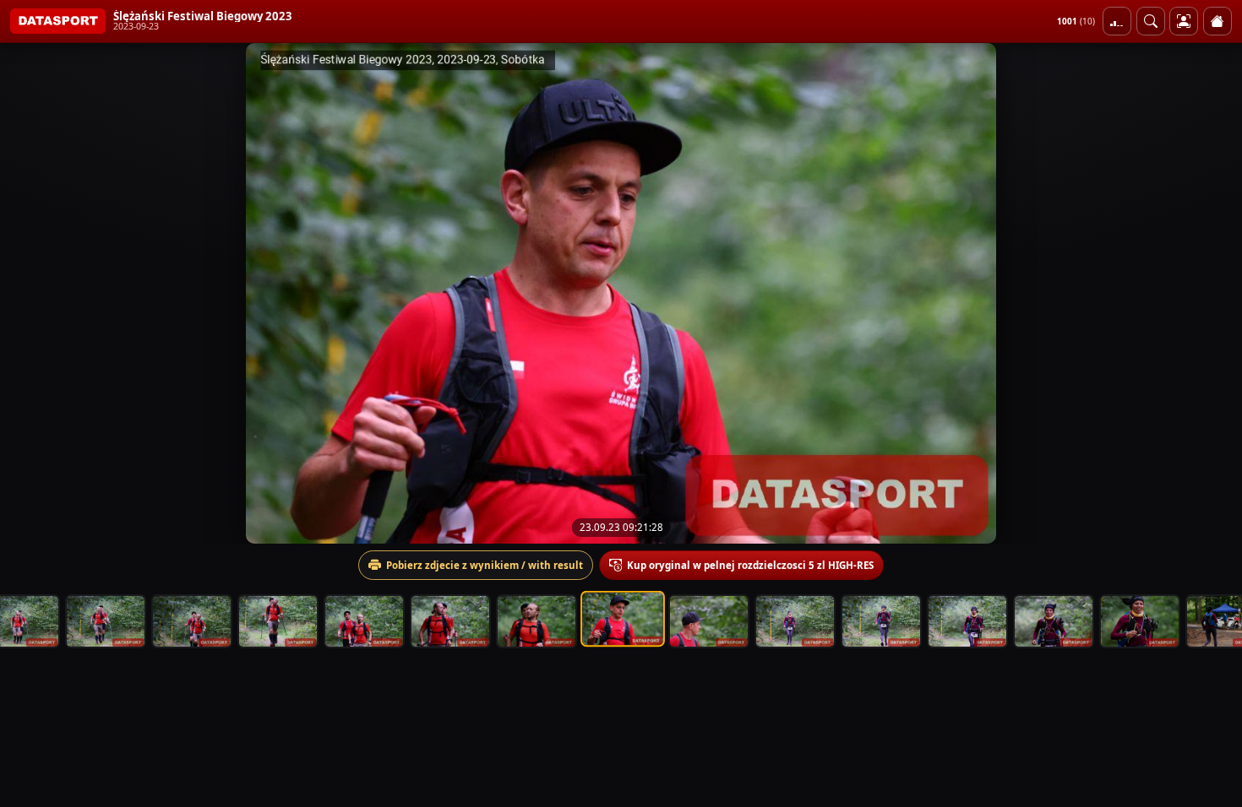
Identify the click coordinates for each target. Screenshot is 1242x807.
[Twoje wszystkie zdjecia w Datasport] (1183, 21)
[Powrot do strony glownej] (1217, 21)
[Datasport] (58, 21)
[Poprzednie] (27, 293)
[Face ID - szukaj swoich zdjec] (1150, 21)
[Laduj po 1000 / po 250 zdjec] (1117, 21)
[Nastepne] (1214, 293)
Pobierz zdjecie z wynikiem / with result (484, 565)
